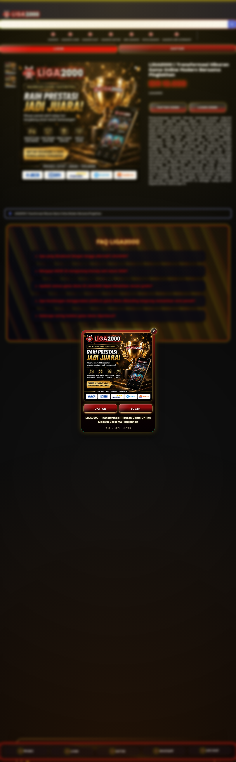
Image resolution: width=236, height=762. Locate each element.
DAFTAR (100, 408)
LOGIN (136, 408)
